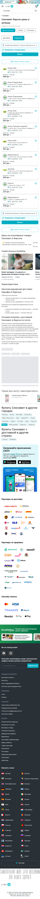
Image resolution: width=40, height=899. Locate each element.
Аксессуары (5, 757)
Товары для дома (7, 745)
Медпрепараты (36, 155)
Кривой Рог (25, 418)
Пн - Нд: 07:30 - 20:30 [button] (15, 86)
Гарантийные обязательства (10, 705)
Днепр (12, 414)
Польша (4, 439)
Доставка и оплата (7, 677)
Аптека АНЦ (36, 68)
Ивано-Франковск (8, 418)
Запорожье (27, 414)
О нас (3, 694)
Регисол (36, 183)
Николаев (5, 421)
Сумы (27, 421)
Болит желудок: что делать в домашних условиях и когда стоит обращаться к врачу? (15, 273)
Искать (20, 54)
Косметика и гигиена (8, 725)
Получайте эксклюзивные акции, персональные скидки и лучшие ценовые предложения (19, 660)
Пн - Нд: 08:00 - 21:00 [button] (15, 130)
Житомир (19, 414)
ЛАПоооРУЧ (5, 748)
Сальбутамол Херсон (19, 395)
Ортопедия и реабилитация (10, 739)
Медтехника (5, 736)
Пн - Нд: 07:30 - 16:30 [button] (15, 187)
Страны (3, 697)
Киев (17, 418)
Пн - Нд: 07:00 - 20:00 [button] (15, 100)
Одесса (13, 421)
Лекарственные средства (9, 722)
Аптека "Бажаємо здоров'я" (36, 126)
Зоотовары (5, 751)
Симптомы (4, 760)
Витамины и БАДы (7, 728)
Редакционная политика (9, 708)
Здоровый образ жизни (8, 754)
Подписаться (33, 666)
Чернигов (31, 424)
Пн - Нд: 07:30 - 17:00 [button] (15, 72)
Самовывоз (18, 38)
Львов (33, 418)
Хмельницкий (13, 424)
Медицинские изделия (8, 733)
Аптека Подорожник (36, 82)
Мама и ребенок (6, 742)
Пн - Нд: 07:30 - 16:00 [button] (15, 201)
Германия (13, 439)
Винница (5, 414)
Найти (36, 11)
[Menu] (2, 6)
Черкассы (23, 424)
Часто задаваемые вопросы (10, 683)
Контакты (4, 680)
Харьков (33, 421)
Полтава (20, 421)
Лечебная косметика (8, 730)
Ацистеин (36, 169)
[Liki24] (6, 884)
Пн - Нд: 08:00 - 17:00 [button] (15, 116)
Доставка (6, 38)
